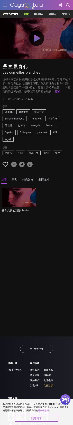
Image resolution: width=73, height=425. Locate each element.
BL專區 (38, 14)
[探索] (60, 5)
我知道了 (36, 418)
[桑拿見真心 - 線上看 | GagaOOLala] (26, 5)
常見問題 (35, 375)
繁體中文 (23, 111)
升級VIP (34, 385)
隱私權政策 (43, 410)
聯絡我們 (35, 380)
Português (25, 132)
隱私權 (47, 375)
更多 (57, 91)
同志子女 (33, 152)
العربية (8, 139)
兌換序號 (38, 348)
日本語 (8, 125)
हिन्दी (55, 132)
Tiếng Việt (36, 118)
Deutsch (50, 125)
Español (9, 132)
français (35, 125)
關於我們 (35, 370)
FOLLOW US (15, 370)
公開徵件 (48, 380)
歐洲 (46, 152)
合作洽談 (48, 385)
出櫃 (20, 152)
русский (42, 132)
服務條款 (48, 370)
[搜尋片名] (68, 5)
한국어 (21, 125)
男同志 (52, 14)
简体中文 (39, 111)
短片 (57, 152)
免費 (26, 14)
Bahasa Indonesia (14, 118)
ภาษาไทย (53, 118)
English (9, 111)
